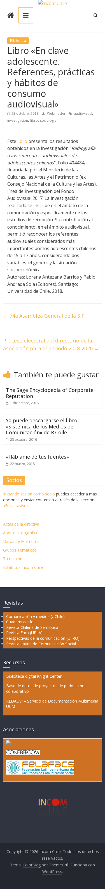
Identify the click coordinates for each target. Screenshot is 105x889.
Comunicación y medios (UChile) (35, 616)
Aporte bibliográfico (21, 532)
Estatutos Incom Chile (23, 567)
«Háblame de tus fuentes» (37, 456)
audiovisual (83, 113)
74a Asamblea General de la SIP (44, 315)
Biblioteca (18, 40)
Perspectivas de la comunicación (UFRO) (43, 638)
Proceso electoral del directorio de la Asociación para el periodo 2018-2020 (51, 344)
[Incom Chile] (10, 15)
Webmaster (56, 113)
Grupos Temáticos (20, 550)
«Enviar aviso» (16, 505)
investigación (17, 120)
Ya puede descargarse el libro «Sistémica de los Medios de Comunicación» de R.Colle (41, 426)
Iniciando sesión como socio (29, 494)
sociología (48, 120)
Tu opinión (12, 558)
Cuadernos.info (20, 621)
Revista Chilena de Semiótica (32, 627)
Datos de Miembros (21, 541)
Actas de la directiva (21, 524)
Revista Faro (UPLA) (24, 632)
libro (34, 120)
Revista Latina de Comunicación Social (41, 643)
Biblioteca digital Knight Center (34, 676)
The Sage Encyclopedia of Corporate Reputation (50, 393)
